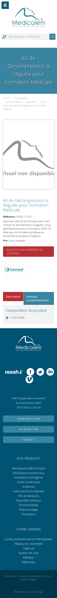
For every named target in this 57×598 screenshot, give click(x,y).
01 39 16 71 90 (28, 429)
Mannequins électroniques (28, 468)
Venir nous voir (28, 419)
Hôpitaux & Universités (28, 544)
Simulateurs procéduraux (28, 473)
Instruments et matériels (28, 491)
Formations (28, 514)
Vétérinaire (28, 562)
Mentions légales (29, 579)
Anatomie (28, 486)
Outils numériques (28, 482)
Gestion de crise (29, 553)
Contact (28, 439)
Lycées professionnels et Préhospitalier (28, 539)
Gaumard (31, 101)
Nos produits (21, 98)
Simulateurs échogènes (28, 477)
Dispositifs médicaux (28, 500)
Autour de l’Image (34, 591)
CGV (48, 576)
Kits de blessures (28, 496)
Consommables (14, 101)
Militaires (28, 557)
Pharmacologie (28, 509)
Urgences (28, 548)
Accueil (6, 98)
